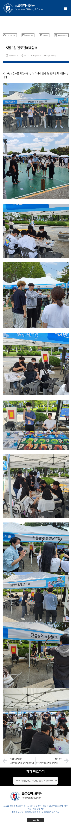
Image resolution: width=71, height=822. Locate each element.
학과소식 (38, 55)
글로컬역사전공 (24, 5)
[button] (10, 35)
